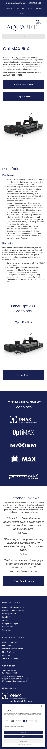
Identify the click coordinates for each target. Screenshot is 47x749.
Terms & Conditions (10, 658)
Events (38, 8)
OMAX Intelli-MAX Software (13, 607)
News (29, 8)
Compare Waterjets (10, 623)
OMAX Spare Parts (9, 614)
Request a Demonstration (12, 648)
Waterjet (5, 620)
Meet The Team (8, 652)
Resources (6, 655)
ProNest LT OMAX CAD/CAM (13, 610)
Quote (22, 13)
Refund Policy (7, 645)
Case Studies (7, 627)
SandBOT (6, 617)
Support (20, 8)
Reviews (9, 8)
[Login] (27, 13)
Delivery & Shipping (9, 642)
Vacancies (6, 630)
